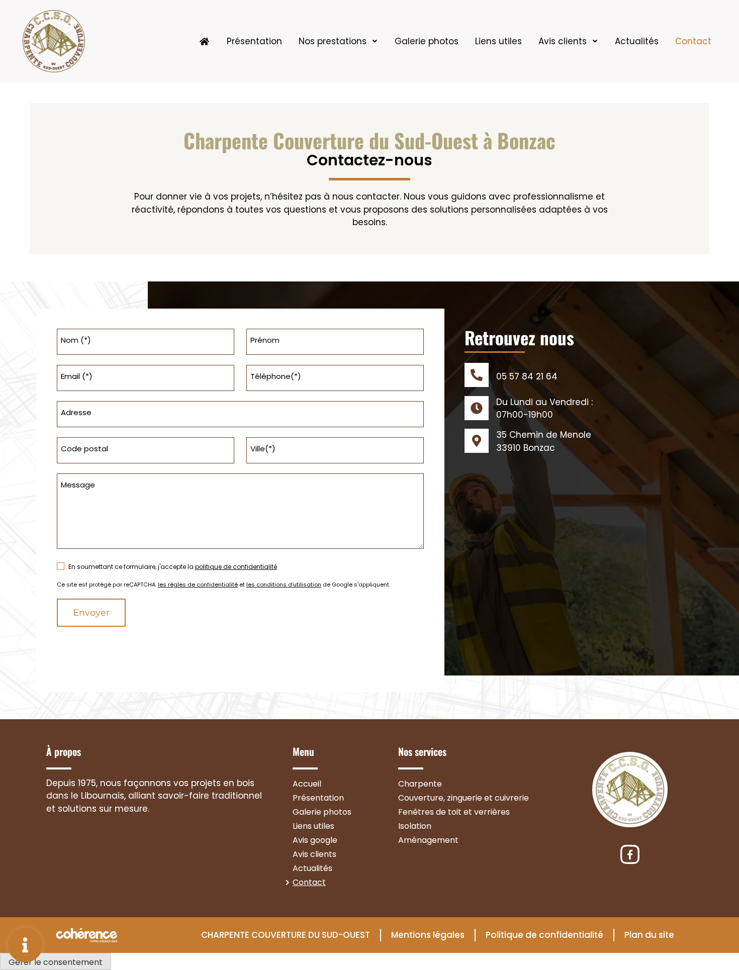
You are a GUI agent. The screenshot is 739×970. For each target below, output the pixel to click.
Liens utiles (498, 41)
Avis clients (562, 41)
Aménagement (428, 840)
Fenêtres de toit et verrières (454, 812)
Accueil (307, 784)
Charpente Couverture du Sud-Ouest (285, 935)
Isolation (414, 826)
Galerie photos (426, 41)
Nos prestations (332, 41)
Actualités (637, 41)
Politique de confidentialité (544, 935)
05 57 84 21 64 (527, 376)
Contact (693, 41)
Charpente (420, 784)
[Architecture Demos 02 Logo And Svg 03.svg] (629, 854)
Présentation (254, 41)
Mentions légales (428, 935)
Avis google (315, 840)
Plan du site (649, 935)
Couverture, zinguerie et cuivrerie (463, 798)
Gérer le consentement (56, 962)
